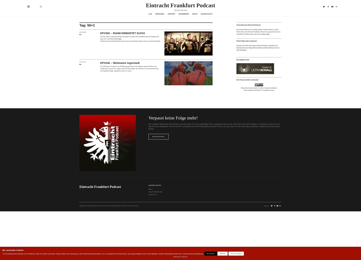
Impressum (184, 256)
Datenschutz (206, 14)
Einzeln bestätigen (236, 253)
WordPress (118, 206)
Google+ (336, 6)
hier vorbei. (266, 34)
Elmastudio (135, 206)
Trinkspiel (160, 14)
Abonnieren (183, 14)
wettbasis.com (152, 194)
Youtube (332, 6)
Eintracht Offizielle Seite (155, 192)
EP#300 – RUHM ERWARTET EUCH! (122, 33)
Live (150, 14)
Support (171, 14)
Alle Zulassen (211, 253)
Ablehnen (222, 253)
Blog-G (150, 189)
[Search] (40, 6)
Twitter (324, 6)
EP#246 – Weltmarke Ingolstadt (120, 63)
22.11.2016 (82, 62)
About (195, 14)
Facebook (328, 6)
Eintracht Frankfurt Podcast (180, 5)
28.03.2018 (82, 32)
